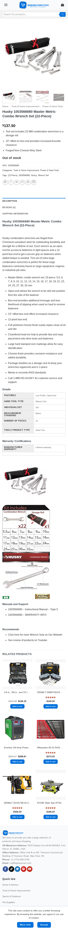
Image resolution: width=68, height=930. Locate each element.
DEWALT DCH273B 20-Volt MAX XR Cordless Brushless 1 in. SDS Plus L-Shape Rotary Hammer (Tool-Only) (17, 803)
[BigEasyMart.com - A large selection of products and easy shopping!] (34, 5)
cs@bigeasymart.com (20, 863)
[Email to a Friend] (22, 182)
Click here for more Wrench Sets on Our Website (35, 634)
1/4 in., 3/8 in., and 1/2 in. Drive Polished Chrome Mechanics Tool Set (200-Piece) (17, 692)
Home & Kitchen (10, 884)
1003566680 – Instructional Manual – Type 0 (33, 609)
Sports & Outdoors (11, 896)
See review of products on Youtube (27, 640)
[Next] (60, 56)
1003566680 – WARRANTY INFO (27, 614)
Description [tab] (9, 201)
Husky (34, 175)
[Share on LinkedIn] (33, 182)
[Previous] (7, 56)
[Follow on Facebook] (5, 869)
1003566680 (24, 175)
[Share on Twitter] (16, 182)
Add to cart (17, 706)
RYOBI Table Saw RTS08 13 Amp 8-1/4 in (50, 803)
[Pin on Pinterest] (28, 182)
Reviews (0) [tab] (8, 207)
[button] (5, 5)
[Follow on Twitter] (17, 869)
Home (5, 106)
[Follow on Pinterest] (23, 869)
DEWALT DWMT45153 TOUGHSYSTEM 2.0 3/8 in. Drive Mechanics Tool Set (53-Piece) (50, 692)
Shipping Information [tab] (15, 214)
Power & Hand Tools (53, 106)
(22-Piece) (12, 175)
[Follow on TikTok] (11, 869)
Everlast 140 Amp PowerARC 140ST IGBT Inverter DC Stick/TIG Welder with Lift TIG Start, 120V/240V (17, 747)
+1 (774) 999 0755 (20, 859)
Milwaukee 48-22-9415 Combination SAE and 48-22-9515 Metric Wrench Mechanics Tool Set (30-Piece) (50, 747)
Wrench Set (43, 175)
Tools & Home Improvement (25, 106)
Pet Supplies (8, 902)
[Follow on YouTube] (29, 869)
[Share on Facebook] (11, 182)
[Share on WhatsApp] (5, 182)
